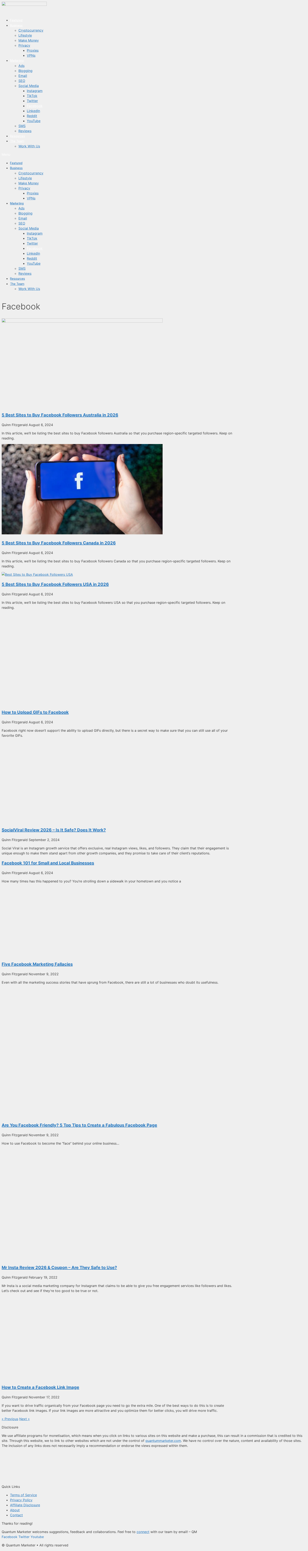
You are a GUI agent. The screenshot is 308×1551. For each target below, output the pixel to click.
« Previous (10, 1419)
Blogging (25, 71)
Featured (16, 20)
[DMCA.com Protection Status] (33, 1478)
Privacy (24, 45)
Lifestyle (25, 35)
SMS (22, 126)
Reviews (24, 131)
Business (16, 25)
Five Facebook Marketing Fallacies (37, 964)
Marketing (17, 61)
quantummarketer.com (163, 1441)
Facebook (35, 106)
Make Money (28, 40)
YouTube (33, 121)
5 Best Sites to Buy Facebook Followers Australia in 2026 (60, 414)
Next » (24, 1419)
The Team (17, 141)
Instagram (35, 91)
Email (22, 76)
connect (143, 1532)
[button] (85, 154)
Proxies (33, 50)
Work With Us (29, 146)
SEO (21, 81)
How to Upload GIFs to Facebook (35, 712)
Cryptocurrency (30, 30)
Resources (17, 136)
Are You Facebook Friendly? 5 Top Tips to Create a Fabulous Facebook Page (79, 1125)
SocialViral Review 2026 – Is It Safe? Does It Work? (54, 829)
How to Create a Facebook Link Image (40, 1387)
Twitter (32, 101)
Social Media (28, 86)
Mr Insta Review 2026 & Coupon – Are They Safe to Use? (59, 1267)
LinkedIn (33, 111)
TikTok (32, 96)
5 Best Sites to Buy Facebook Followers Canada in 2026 (59, 542)
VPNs (31, 55)
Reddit (32, 116)
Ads (21, 66)
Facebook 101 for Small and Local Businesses (48, 862)
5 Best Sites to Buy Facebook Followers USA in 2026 (55, 584)
